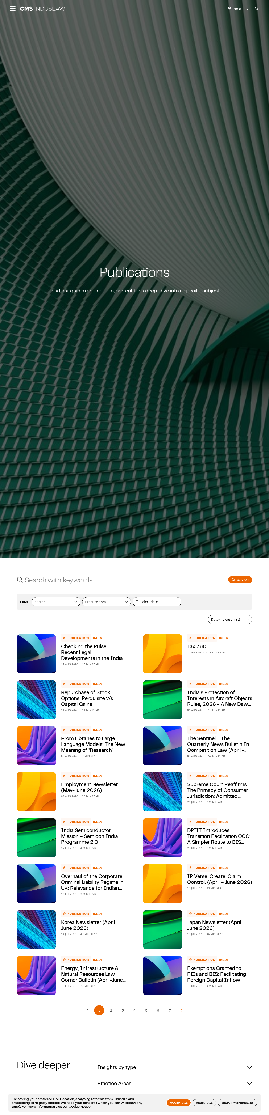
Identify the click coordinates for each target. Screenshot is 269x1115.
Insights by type (117, 1067)
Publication (78, 638)
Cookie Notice (80, 1106)
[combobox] (118, 579)
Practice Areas (114, 1083)
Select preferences (237, 1103)
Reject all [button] (204, 1103)
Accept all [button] (178, 1103)
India (97, 638)
